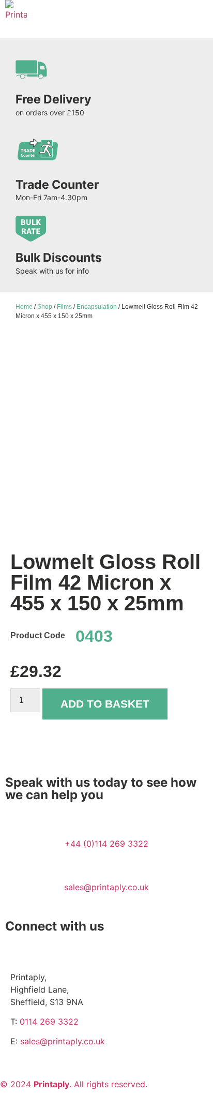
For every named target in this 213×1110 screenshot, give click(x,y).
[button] (200, 12)
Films (64, 306)
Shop (44, 306)
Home (24, 306)
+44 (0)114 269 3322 (106, 843)
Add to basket (104, 704)
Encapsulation (97, 306)
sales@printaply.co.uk (106, 887)
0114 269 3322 (49, 1021)
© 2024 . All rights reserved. (73, 1084)
